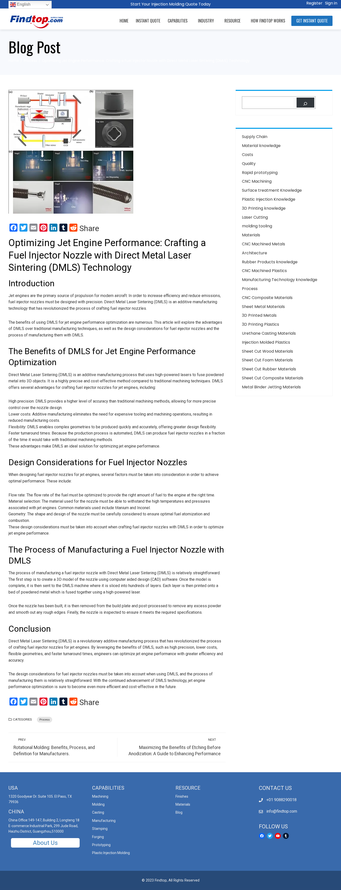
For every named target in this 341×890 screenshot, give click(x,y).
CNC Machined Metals (263, 244)
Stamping (100, 829)
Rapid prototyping (260, 172)
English (23, 4)
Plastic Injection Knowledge (268, 199)
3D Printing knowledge (264, 208)
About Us (45, 842)
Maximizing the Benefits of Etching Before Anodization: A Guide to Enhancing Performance (175, 747)
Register (314, 3)
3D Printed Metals (259, 315)
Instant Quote (148, 21)
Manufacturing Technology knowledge (279, 280)
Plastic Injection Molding (111, 853)
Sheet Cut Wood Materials (267, 351)
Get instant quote (312, 21)
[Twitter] (270, 836)
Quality (249, 163)
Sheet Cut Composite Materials (272, 378)
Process (44, 719)
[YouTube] (278, 836)
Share (89, 228)
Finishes (181, 796)
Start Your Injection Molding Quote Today (171, 4)
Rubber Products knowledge (270, 262)
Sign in (331, 3)
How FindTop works (268, 21)
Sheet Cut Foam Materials (267, 360)
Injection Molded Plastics (266, 342)
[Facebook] (262, 836)
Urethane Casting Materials (269, 333)
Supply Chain (254, 137)
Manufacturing (104, 821)
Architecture (254, 253)
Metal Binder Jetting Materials (271, 387)
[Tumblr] (286, 836)
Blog (178, 812)
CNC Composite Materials (267, 297)
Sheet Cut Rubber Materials (269, 369)
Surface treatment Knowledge (272, 190)
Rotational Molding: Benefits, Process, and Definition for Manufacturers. (54, 747)
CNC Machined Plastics (264, 271)
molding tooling (257, 226)
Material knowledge (261, 145)
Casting (98, 812)
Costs (247, 154)
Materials (251, 235)
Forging (98, 837)
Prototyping (101, 845)
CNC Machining (257, 181)
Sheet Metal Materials (263, 306)
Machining (100, 796)
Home (124, 21)
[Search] (305, 103)
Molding (98, 804)
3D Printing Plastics (260, 324)
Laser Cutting (255, 217)
